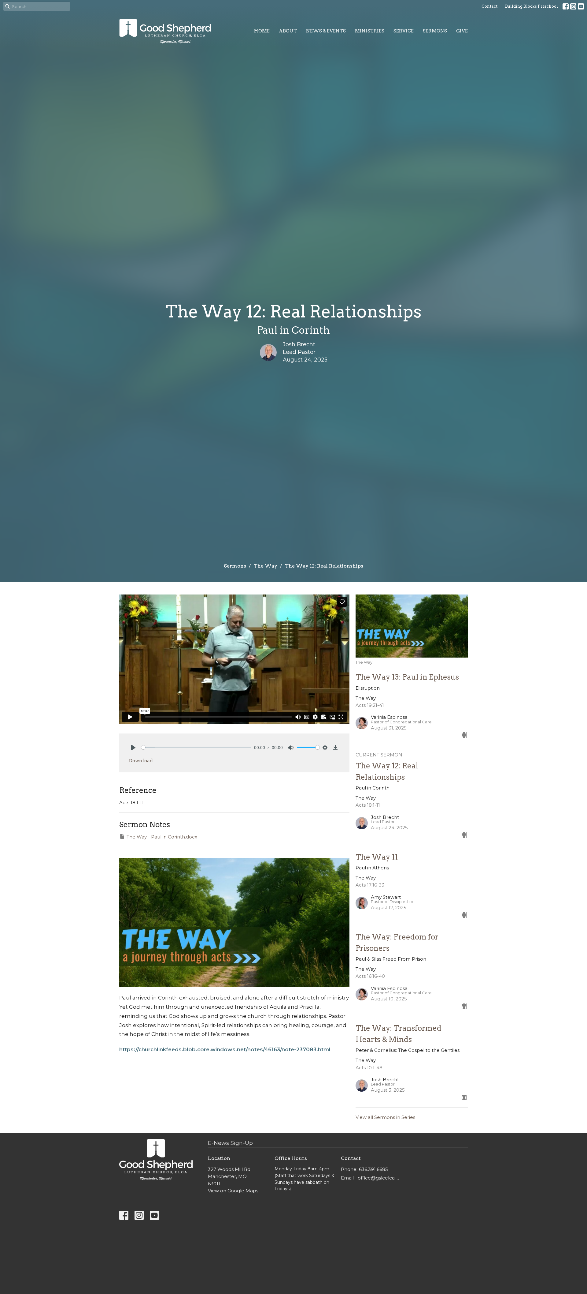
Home (262, 31)
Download (141, 760)
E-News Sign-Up (230, 1143)
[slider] (196, 747)
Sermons (435, 31)
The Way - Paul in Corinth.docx (162, 837)
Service (403, 31)
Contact (489, 6)
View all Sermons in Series (385, 1117)
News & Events (326, 31)
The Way (265, 566)
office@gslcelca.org (379, 1178)
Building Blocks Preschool (531, 6)
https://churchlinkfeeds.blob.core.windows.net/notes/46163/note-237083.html (224, 1049)
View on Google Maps (233, 1191)
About (288, 31)
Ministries (369, 31)
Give (462, 31)
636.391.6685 (373, 1169)
